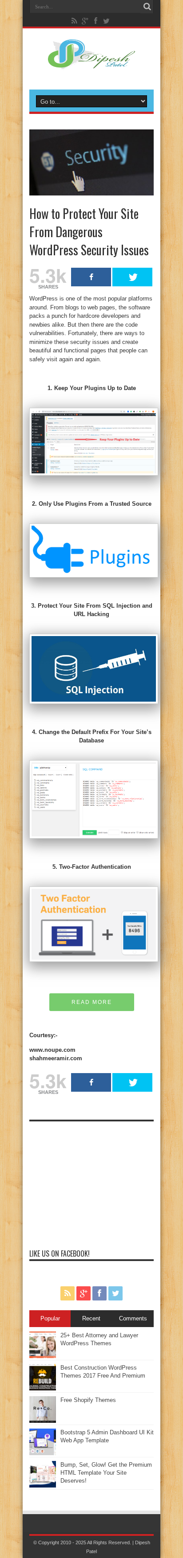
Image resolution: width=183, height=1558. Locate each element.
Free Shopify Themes (88, 1400)
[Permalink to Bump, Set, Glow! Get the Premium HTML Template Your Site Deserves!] (42, 1485)
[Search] (147, 6)
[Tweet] (132, 277)
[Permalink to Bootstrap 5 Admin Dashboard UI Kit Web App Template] (42, 1453)
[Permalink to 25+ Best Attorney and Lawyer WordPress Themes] (42, 1356)
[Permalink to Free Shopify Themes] (42, 1420)
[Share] (91, 277)
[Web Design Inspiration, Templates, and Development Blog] (91, 63)
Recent (91, 1318)
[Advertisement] (91, 1181)
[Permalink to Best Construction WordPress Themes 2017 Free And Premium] (42, 1388)
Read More (92, 1002)
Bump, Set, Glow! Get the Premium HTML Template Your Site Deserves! (106, 1472)
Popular (50, 1318)
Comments (133, 1318)
